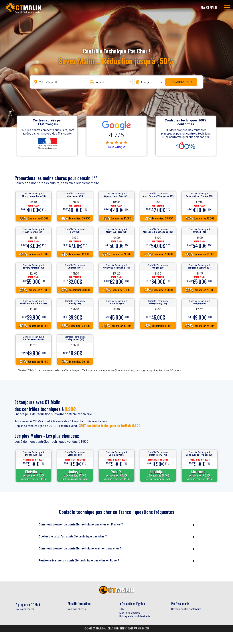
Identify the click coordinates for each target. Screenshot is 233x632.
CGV (121, 609)
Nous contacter (25, 609)
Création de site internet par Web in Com (128, 628)
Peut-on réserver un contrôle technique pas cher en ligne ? (78, 560)
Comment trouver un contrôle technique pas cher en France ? (80, 524)
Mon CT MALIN (209, 7)
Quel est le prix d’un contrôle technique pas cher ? (72, 536)
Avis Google (116, 147)
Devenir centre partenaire (186, 609)
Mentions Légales (129, 612)
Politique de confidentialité (135, 616)
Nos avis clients (77, 609)
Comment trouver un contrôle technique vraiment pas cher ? (80, 548)
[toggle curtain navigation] (227, 7)
